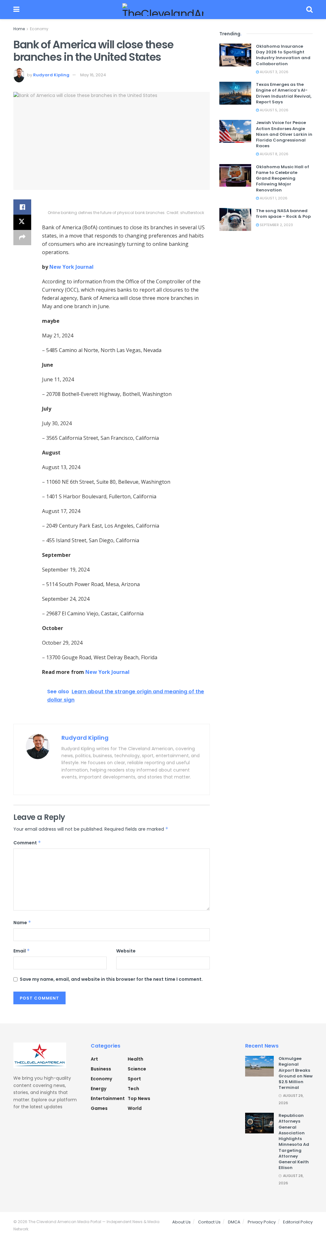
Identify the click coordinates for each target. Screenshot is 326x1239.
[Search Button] (309, 9)
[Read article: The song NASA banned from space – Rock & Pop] (235, 219)
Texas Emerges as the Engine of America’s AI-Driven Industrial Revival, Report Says (283, 93)
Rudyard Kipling (51, 75)
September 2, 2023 (276, 224)
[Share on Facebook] (22, 207)
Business (101, 1069)
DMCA (234, 1222)
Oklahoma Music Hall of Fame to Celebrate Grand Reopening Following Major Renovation (282, 178)
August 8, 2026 (273, 153)
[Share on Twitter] (22, 222)
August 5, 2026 (273, 110)
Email (21, 951)
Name (22, 922)
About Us (181, 1222)
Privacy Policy (262, 1222)
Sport (134, 1079)
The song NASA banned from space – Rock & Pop (283, 213)
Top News (139, 1098)
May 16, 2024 (93, 75)
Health (135, 1059)
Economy (39, 28)
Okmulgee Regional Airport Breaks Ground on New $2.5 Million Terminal (296, 1073)
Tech (133, 1088)
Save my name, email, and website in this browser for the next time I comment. (111, 979)
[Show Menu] (16, 9)
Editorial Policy (298, 1222)
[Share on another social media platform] (22, 237)
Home (19, 28)
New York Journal (71, 266)
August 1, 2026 (273, 198)
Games (99, 1108)
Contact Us (209, 1222)
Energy (98, 1088)
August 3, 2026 (273, 71)
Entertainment (108, 1098)
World (135, 1108)
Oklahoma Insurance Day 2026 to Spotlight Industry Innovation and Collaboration (283, 55)
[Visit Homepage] (162, 9)
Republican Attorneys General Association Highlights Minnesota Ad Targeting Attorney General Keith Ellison (294, 1141)
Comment (27, 843)
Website (126, 951)
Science (137, 1069)
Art (94, 1059)
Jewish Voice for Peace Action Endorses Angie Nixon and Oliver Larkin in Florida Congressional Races (284, 134)
